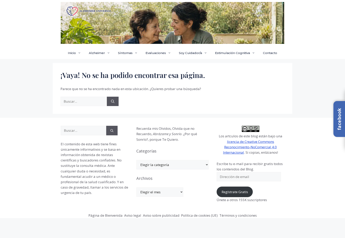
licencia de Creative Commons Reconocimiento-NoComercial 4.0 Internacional (250, 147)
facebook (339, 119)
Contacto (270, 53)
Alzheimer (97, 53)
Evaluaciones (156, 53)
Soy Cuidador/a (190, 53)
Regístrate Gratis (235, 192)
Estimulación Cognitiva (232, 53)
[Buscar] (113, 101)
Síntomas (125, 53)
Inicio (72, 53)
